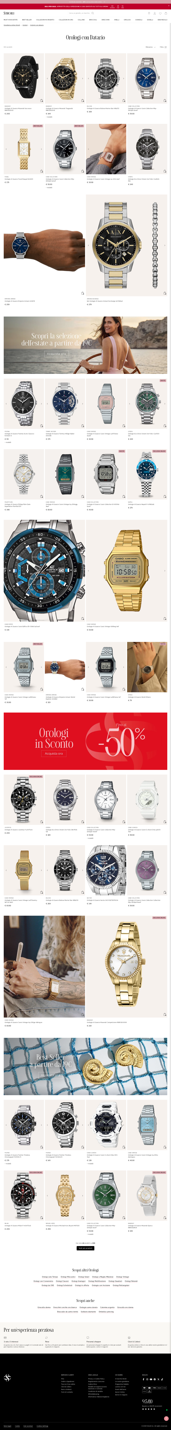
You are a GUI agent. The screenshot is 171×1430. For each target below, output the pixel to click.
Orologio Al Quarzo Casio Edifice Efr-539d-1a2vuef (22, 626)
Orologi (25, 25)
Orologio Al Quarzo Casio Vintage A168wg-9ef (103, 626)
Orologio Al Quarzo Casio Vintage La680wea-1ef (104, 697)
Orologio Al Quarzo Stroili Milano (139, 697)
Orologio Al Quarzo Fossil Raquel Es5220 (19, 179)
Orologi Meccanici (68, 1277)
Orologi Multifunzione (97, 1281)
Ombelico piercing (106, 1312)
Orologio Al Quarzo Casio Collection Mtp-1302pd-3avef (101, 1226)
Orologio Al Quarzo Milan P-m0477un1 (18, 1226)
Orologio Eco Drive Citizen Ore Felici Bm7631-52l (62, 831)
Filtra (162, 47)
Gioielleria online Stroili (12, 25)
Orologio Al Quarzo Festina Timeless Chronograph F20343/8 (58, 1156)
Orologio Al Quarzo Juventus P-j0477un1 (18, 830)
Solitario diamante (88, 1312)
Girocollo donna (44, 1307)
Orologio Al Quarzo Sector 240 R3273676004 (102, 900)
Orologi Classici (62, 1281)
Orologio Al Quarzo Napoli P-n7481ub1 (141, 504)
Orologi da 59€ (48, 1285)
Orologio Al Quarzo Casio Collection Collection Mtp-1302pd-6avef (144, 901)
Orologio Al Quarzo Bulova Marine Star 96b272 (103, 108)
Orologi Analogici (79, 1281)
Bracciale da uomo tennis (67, 1312)
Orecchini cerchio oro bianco (65, 1307)
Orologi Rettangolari (121, 1285)
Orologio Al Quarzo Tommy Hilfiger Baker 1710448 (60, 435)
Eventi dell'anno (120, 1389)
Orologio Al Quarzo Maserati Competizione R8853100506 (107, 1022)
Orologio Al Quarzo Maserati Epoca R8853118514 (140, 1226)
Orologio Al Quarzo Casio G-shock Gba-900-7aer (102, 1156)
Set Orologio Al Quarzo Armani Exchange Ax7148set (105, 301)
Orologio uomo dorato (88, 1307)
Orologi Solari (83, 1277)
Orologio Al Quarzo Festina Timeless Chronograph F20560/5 (17, 1156)
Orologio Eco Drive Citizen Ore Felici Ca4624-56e (144, 180)
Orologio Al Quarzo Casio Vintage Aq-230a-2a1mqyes (143, 1156)
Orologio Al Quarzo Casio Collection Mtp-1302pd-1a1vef (60, 180)
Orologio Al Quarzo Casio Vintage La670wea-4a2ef (102, 435)
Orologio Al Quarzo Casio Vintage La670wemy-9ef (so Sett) (21, 901)
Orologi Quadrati (115, 1281)
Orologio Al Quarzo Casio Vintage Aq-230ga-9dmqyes (23, 1022)
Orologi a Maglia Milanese (102, 1277)
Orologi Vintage (122, 1277)
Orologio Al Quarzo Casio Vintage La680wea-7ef (20, 698)
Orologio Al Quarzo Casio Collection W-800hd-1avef (103, 505)
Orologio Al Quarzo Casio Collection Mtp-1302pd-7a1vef (101, 831)
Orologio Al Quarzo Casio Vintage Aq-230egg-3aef (62, 505)
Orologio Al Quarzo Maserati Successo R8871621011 (18, 109)
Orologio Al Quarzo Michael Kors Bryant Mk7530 (63, 1226)
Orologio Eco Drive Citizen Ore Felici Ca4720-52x (144, 435)
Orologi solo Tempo (50, 1277)
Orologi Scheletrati (64, 1285)
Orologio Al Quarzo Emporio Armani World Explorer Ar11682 (60, 698)
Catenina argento (107, 1307)
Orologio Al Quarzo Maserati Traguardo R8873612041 (59, 109)
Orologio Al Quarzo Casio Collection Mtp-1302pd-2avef (142, 109)
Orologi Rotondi (131, 1281)
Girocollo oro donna (125, 1307)
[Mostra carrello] (165, 13)
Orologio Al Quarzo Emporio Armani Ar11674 (20, 301)
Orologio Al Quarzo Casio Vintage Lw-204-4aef (103, 179)
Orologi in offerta (82, 1285)
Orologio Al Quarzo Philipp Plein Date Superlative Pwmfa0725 (17, 505)
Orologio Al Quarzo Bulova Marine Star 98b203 (62, 900)
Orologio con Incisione (101, 1285)
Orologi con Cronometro (43, 1281)
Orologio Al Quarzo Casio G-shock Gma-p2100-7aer (144, 831)
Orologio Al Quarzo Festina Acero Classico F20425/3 (19, 435)
